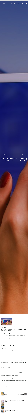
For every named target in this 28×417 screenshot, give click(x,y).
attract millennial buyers (18, 329)
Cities (18, 3)
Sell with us (11, 3)
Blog (16, 3)
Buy (14, 3)
